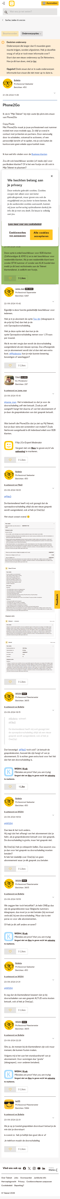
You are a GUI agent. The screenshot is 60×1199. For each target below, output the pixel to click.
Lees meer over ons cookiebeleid (24, 224)
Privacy (21, 1182)
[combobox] (30, 11)
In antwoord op (15, 391)
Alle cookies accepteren (41, 235)
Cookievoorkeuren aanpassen (17, 234)
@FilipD (7, 497)
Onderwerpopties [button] (30, 34)
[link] (10, 34)
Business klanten (39, 154)
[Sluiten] (52, 176)
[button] (54, 93)
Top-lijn (36, 319)
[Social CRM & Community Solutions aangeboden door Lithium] (53, 1169)
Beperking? (19, 1186)
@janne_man (10, 402)
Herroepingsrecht (8, 1182)
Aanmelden (51, 3)
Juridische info (40, 1178)
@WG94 (8, 824)
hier (35, 61)
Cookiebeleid (6, 1186)
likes (30, 776)
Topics (3, 3)
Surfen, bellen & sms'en (15, 20)
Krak (25, 769)
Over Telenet (6, 1178)
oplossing (51, 776)
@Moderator (15, 354)
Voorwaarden (26, 1178)
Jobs (16, 1178)
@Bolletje (13, 719)
